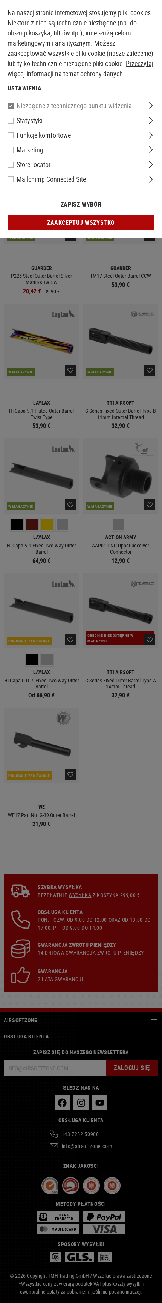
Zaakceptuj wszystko (81, 222)
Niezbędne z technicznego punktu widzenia (74, 105)
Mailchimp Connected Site (51, 179)
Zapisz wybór (81, 204)
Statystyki (30, 120)
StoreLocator (33, 164)
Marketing (30, 149)
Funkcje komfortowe (44, 134)
